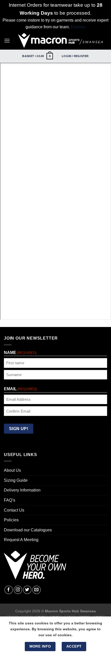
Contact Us (14, 510)
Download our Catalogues (28, 530)
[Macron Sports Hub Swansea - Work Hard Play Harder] (60, 40)
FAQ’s (9, 500)
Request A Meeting (21, 540)
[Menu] (7, 40)
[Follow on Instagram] (18, 590)
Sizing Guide (16, 480)
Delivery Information (22, 490)
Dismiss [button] (78, 27)
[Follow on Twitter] (27, 590)
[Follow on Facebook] (8, 590)
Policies (11, 520)
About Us (12, 470)
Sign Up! (18, 428)
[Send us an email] (36, 590)
